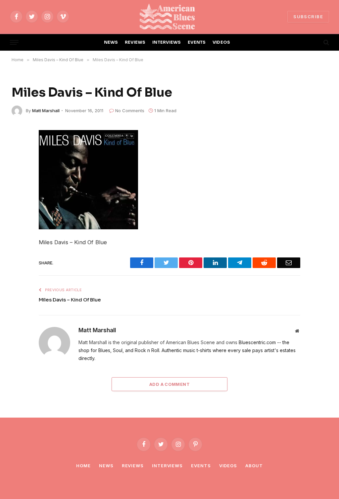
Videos (228, 465)
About (254, 465)
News (106, 465)
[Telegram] (18, 198)
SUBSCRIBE (308, 16)
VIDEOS (221, 42)
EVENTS (197, 42)
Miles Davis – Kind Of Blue (70, 299)
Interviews (167, 465)
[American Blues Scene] (169, 16)
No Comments (129, 110)
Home (83, 465)
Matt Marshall (46, 110)
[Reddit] (18, 183)
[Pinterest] (18, 214)
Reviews (133, 465)
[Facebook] (18, 152)
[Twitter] (18, 167)
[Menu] (14, 42)
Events (201, 465)
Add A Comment (169, 384)
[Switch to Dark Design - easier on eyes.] (315, 42)
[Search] (325, 42)
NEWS (111, 42)
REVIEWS (135, 42)
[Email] (18, 229)
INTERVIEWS (166, 42)
